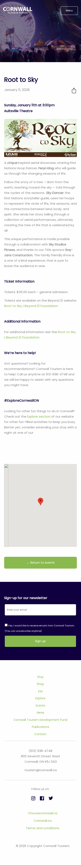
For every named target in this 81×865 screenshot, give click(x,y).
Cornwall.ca (43, 820)
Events (40, 705)
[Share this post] (74, 90)
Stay (40, 677)
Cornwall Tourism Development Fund (40, 720)
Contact (40, 734)
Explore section (38, 416)
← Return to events (41, 563)
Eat (40, 691)
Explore (40, 698)
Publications (40, 727)
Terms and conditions (42, 828)
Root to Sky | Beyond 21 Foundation (31, 306)
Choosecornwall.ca (42, 813)
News (40, 712)
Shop (40, 684)
